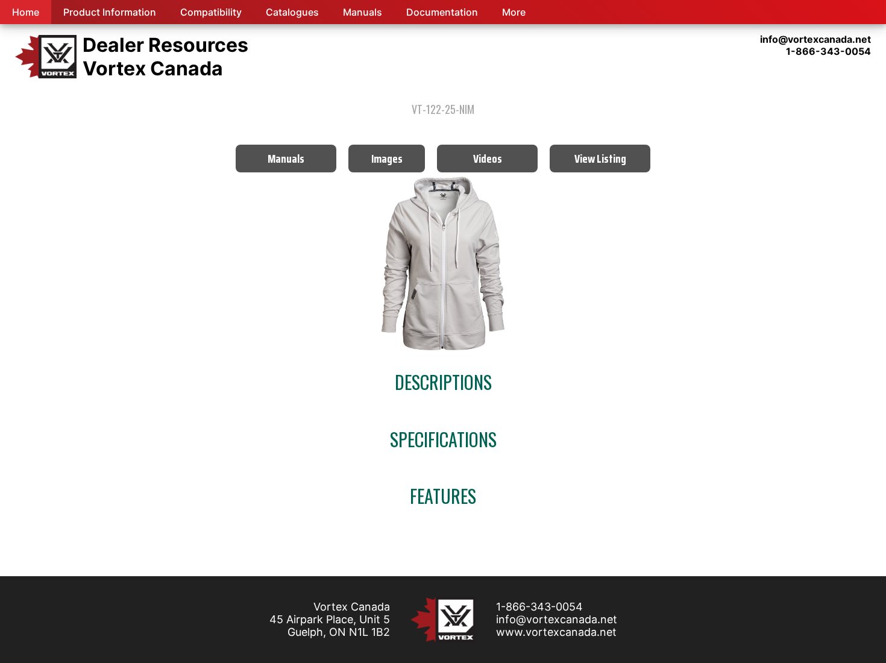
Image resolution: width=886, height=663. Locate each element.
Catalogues (292, 12)
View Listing (600, 158)
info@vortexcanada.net (556, 619)
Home (25, 12)
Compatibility (211, 12)
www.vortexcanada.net (556, 632)
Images (387, 158)
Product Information (109, 12)
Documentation (442, 12)
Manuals (362, 12)
